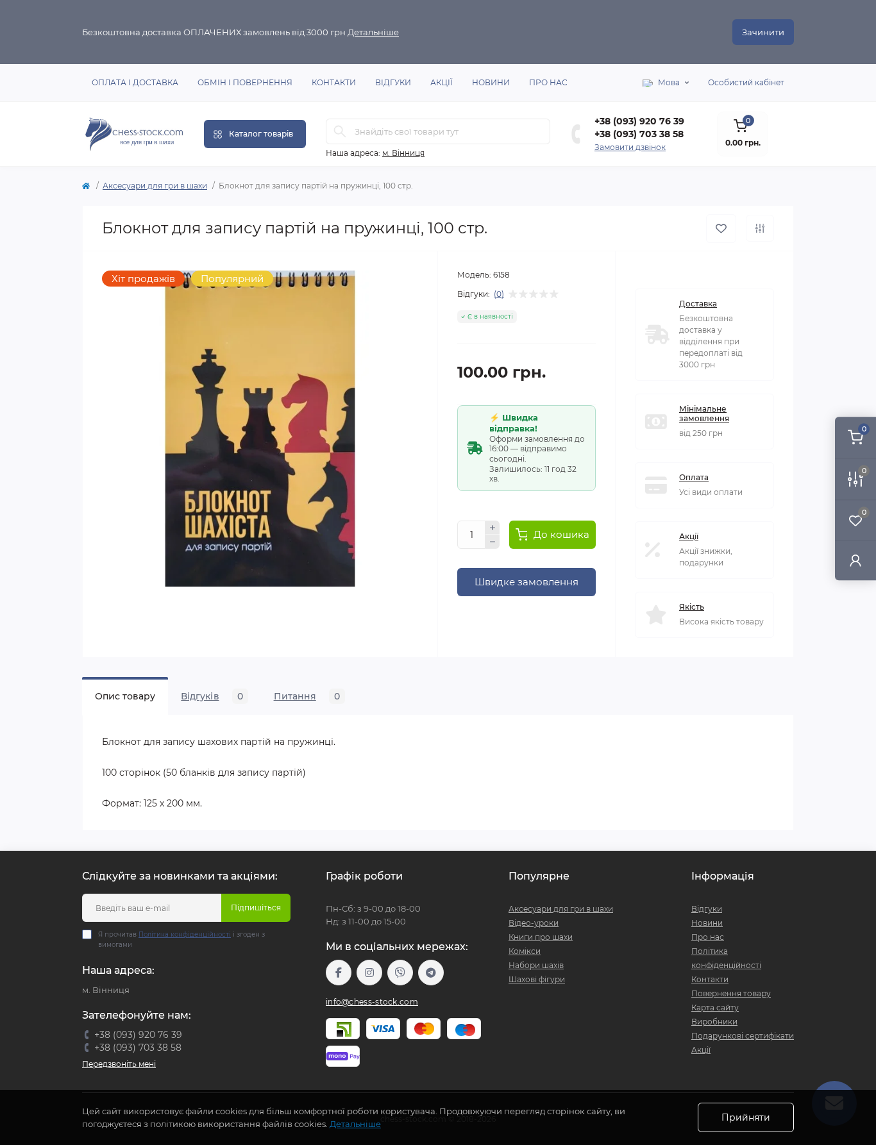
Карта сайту (715, 1007)
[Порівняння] (760, 228)
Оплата (694, 477)
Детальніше (373, 32)
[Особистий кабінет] (855, 560)
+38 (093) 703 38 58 (639, 134)
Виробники (714, 1021)
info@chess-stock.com (372, 1002)
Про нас (548, 82)
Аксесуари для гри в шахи (155, 185)
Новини (491, 82)
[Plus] (492, 528)
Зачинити (763, 32)
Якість (691, 607)
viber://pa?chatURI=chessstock (400, 972)
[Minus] (492, 542)
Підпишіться (256, 907)
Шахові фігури (537, 979)
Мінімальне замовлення (704, 413)
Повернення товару (731, 993)
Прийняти (745, 1117)
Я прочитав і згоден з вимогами (181, 939)
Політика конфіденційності (185, 934)
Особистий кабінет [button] (746, 82)
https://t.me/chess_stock (431, 972)
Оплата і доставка (135, 82)
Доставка (698, 303)
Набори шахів (536, 965)
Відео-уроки (534, 923)
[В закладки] (721, 228)
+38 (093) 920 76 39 (639, 121)
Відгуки (393, 82)
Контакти (334, 82)
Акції (441, 82)
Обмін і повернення (245, 82)
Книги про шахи (541, 937)
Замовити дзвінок (630, 147)
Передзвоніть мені (119, 1064)
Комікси (525, 951)
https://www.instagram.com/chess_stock (369, 972)
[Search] (340, 131)
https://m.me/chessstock (338, 972)
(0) (499, 294)
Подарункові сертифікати (742, 1036)
